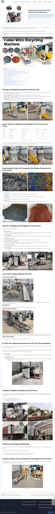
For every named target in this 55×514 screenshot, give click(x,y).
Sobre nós (40, 2)
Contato (45, 2)
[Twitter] (51, 512)
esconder (8, 68)
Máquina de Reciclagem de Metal (29, 501)
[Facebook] (48, 512)
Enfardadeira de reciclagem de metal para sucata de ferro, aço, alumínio (42, 494)
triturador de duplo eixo (47, 447)
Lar (12, 2)
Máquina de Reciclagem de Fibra (28, 504)
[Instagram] (53, 512)
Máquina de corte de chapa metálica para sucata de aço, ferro (11, 494)
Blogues (34, 2)
